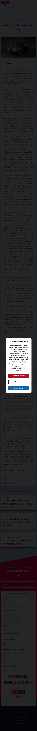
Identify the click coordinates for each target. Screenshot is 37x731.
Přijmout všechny (18, 388)
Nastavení (18, 382)
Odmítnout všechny (18, 375)
